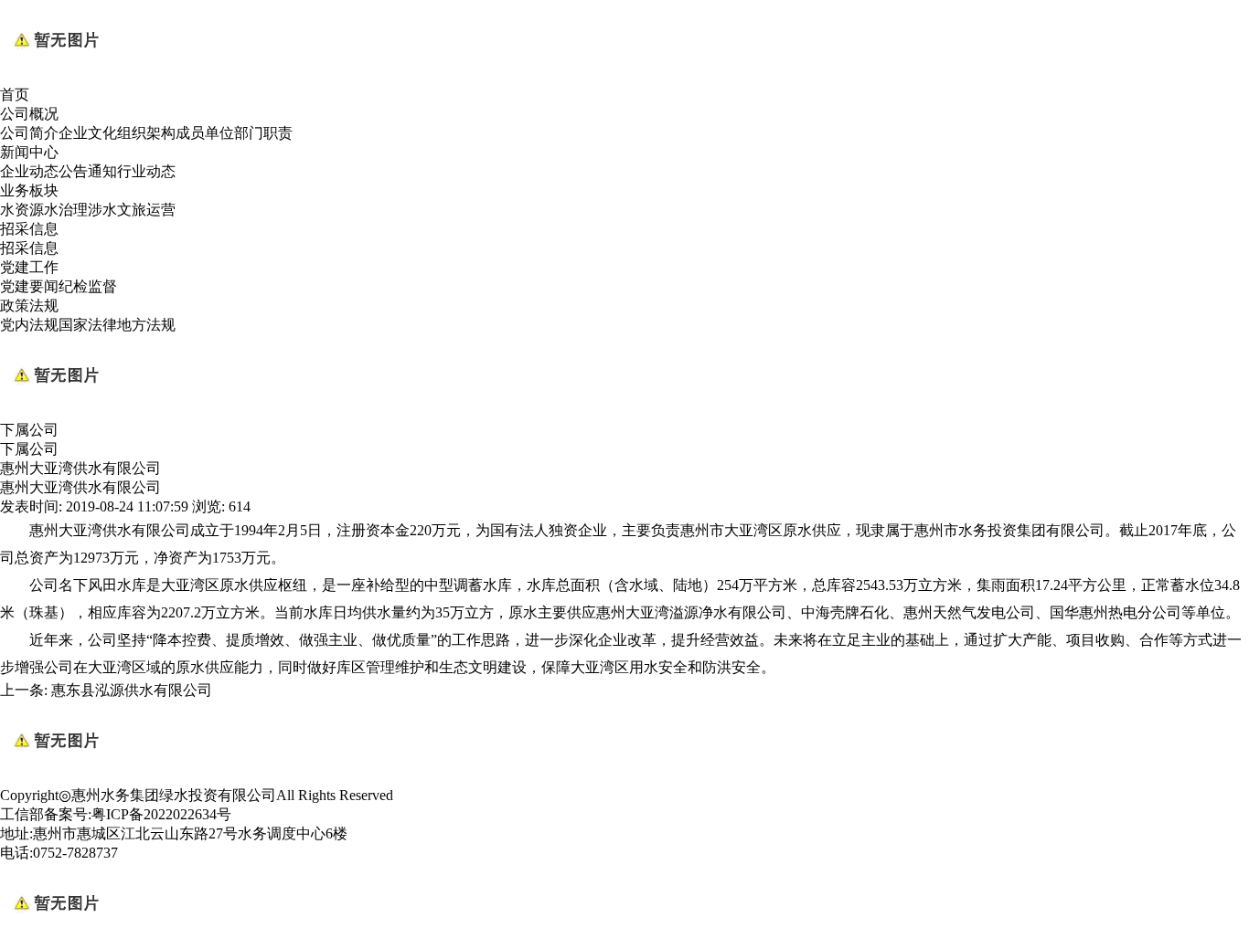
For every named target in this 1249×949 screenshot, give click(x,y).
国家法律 (88, 324)
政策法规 (29, 305)
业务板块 (29, 190)
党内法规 (29, 324)
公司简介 (29, 133)
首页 (14, 94)
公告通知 (88, 171)
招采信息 (29, 229)
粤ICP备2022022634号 (161, 814)
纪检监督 (88, 286)
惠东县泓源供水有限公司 (131, 690)
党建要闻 (29, 286)
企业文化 (88, 133)
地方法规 (146, 324)
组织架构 (146, 133)
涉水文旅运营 (132, 209)
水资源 (22, 209)
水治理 (66, 209)
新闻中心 (29, 152)
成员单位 (205, 133)
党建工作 (29, 267)
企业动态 (29, 171)
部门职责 (263, 133)
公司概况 (29, 113)
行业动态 (146, 171)
